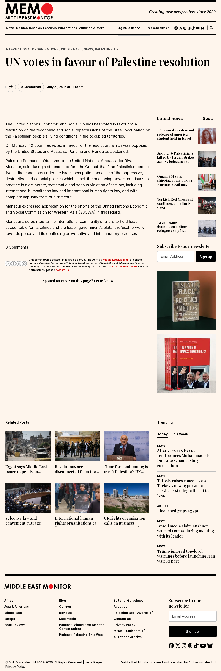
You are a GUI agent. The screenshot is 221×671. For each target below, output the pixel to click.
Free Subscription (157, 28)
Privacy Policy (124, 625)
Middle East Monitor (115, 259)
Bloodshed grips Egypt (177, 510)
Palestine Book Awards (131, 613)
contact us (62, 270)
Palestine (103, 49)
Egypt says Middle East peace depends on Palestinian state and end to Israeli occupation (27, 469)
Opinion (22, 28)
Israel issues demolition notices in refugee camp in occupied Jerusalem (174, 226)
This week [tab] (179, 434)
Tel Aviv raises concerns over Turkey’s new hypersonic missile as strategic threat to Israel (183, 488)
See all (209, 118)
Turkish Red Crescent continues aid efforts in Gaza (175, 203)
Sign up (206, 257)
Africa (9, 600)
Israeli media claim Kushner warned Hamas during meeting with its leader (185, 531)
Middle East (71, 49)
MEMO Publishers (127, 631)
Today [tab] (162, 434)
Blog (62, 600)
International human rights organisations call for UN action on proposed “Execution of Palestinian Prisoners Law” (77, 521)
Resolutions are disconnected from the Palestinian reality (75, 469)
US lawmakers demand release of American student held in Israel (175, 134)
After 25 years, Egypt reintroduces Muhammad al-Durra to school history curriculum (183, 458)
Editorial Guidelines (129, 600)
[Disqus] (78, 343)
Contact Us (122, 619)
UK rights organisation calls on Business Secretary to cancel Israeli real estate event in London (125, 521)
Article (163, 506)
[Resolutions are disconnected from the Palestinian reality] (77, 446)
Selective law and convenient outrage (23, 521)
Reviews (35, 28)
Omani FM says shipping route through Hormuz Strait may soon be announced (175, 180)
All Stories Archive (128, 637)
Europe (9, 619)
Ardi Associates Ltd (202, 662)
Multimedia (86, 28)
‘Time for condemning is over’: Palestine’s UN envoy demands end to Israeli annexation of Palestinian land (126, 469)
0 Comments (31, 87)
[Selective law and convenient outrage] (28, 498)
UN (116, 49)
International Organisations (32, 49)
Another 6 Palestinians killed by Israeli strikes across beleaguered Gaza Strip (176, 157)
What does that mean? (123, 266)
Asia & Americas (16, 606)
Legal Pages (94, 662)
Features (50, 28)
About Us (120, 606)
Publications (67, 28)
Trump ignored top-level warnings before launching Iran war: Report (186, 556)
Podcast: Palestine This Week (81, 635)
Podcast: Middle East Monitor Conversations (81, 626)
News (10, 28)
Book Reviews (14, 625)
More (100, 28)
